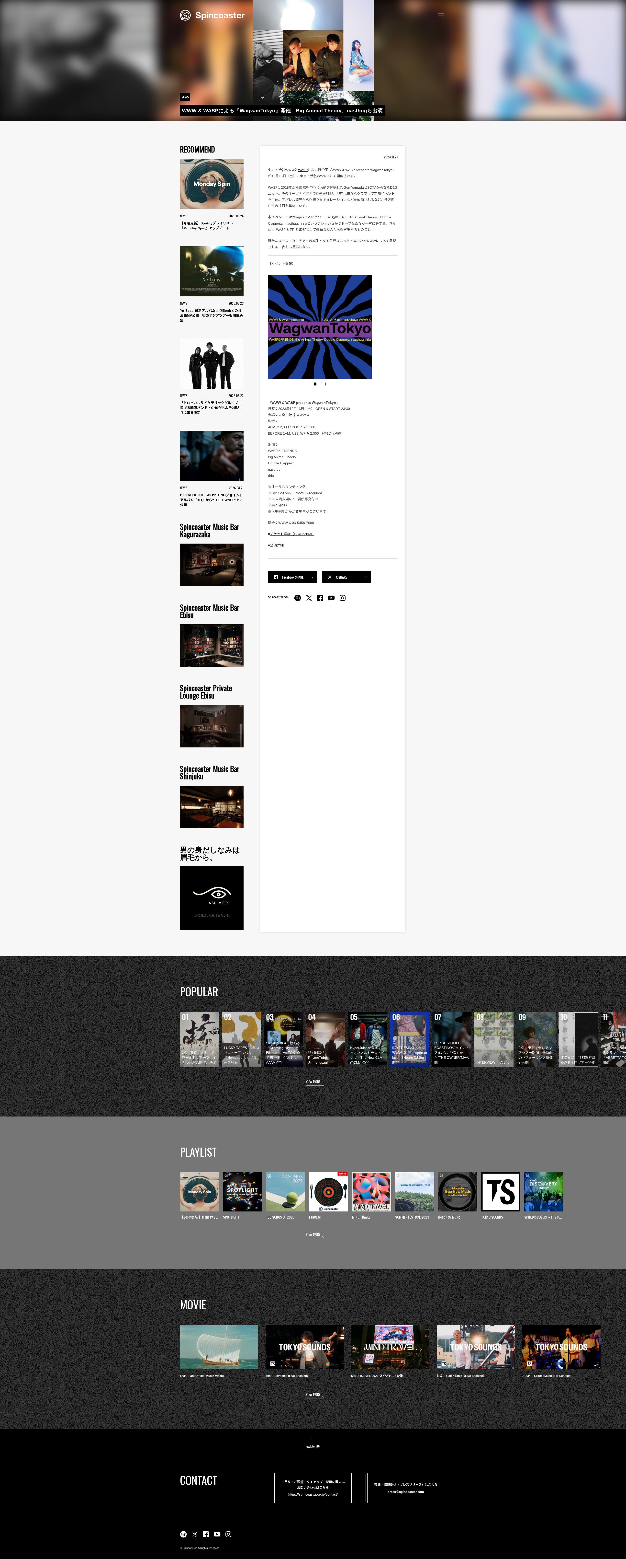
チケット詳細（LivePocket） (292, 534)
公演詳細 (277, 545)
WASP (303, 170)
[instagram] (343, 601)
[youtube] (331, 601)
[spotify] (298, 601)
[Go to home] (212, 15)
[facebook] (320, 601)
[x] (309, 601)
